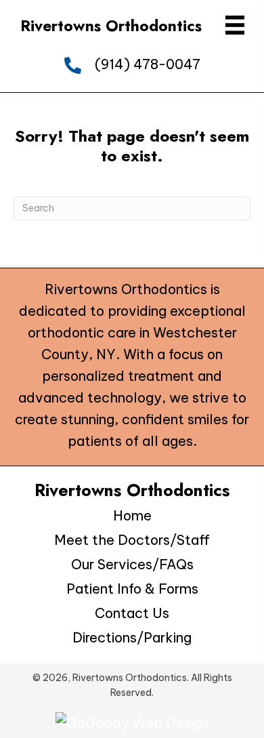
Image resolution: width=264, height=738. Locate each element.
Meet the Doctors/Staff (132, 539)
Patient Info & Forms (132, 588)
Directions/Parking (132, 637)
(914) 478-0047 (147, 64)
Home (132, 515)
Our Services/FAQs (132, 564)
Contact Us (132, 612)
